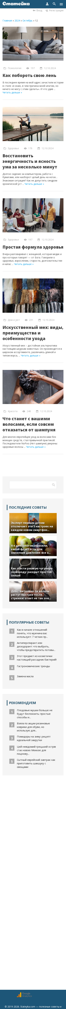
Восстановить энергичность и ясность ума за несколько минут (30, 161)
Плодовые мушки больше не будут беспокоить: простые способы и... (34, 713)
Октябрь (27, 20)
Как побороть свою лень (29, 75)
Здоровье (13, 148)
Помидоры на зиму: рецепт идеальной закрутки (34, 738)
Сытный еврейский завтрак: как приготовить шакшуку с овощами (36, 763)
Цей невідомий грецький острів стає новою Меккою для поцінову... (36, 750)
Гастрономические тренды (33, 666)
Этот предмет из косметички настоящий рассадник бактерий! (37, 657)
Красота (12, 411)
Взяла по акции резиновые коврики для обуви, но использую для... (33, 727)
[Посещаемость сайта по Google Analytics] (24, 996)
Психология (14, 68)
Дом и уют (14, 319)
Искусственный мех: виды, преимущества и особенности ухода (33, 333)
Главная (7, 20)
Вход (39, 10)
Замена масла (25, 676)
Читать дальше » (12, 92)
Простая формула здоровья (33, 247)
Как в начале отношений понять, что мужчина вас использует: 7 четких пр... (32, 633)
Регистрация (56, 10)
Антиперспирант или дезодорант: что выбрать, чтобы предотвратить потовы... (36, 646)
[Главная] (16, 4)
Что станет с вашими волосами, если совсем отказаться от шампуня (29, 424)
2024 (17, 20)
